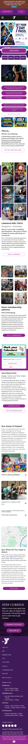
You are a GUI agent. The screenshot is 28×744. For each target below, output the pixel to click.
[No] (26, 739)
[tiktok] (12, 726)
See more (18, 359)
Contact (5, 666)
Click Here (14, 6)
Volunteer (5, 662)
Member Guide (6, 654)
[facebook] (3, 726)
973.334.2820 (20, 734)
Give (3, 658)
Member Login (6, 682)
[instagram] (6, 726)
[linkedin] (15, 726)
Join (3, 651)
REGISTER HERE (12, 363)
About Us (5, 647)
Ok (14, 741)
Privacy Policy (7, 677)
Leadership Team (7, 670)
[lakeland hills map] (14, 526)
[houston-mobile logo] (14, 16)
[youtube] (9, 726)
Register (5, 673)
